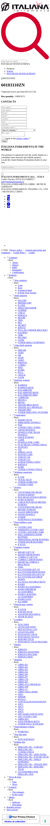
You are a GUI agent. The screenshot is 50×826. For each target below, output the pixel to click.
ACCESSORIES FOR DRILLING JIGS (28, 773)
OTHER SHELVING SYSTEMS (33, 412)
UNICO (21, 313)
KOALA (22, 699)
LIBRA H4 (23, 672)
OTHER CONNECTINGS (30, 469)
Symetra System (25, 290)
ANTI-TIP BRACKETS (29, 721)
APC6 (20, 711)
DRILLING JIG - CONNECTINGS (26, 750)
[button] (25, 167)
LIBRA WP (23, 687)
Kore (20, 288)
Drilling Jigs (19, 742)
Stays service (12, 810)
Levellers (18, 619)
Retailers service (14, 807)
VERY (21, 353)
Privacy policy (16, 250)
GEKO (21, 360)
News (14, 784)
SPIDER (22, 697)
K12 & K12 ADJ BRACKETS (31, 582)
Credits (31, 252)
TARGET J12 (24, 459)
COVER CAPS (25, 527)
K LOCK (22, 609)
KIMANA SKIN (25, 657)
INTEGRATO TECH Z (28, 637)
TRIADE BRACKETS (28, 405)
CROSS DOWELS (26, 430)
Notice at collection (15, 821)
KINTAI (21, 327)
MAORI (21, 318)
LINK (20, 567)
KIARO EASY (25, 599)
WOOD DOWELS (26, 514)
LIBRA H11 (23, 719)
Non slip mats (20, 734)
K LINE (21, 305)
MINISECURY (25, 303)
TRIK (20, 335)
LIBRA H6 (23, 674)
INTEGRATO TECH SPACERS (32, 642)
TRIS (20, 320)
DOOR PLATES (25, 617)
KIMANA (22, 649)
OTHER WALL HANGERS (30, 724)
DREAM (22, 350)
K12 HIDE (23, 602)
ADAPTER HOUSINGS (29, 614)
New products (20, 280)
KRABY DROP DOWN (29, 555)
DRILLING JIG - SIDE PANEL (32, 754)
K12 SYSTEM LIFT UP (29, 569)
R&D (14, 267)
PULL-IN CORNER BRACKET (33, 330)
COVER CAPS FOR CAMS (31, 532)
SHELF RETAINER (27, 308)
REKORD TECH (26, 639)
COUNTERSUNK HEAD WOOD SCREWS (30, 493)
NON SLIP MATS (26, 739)
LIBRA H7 (23, 677)
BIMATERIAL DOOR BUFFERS (33, 539)
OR (19, 355)
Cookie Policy (19, 252)
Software (16, 802)
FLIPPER (22, 310)
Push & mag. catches (23, 604)
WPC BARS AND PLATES (30, 714)
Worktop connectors (23, 472)
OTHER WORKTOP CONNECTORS (27, 483)
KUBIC (21, 370)
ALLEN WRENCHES (28, 512)
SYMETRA (23, 731)
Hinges (17, 644)
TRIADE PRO (24, 410)
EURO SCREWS (26, 500)
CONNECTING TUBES (29, 427)
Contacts (13, 787)
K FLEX (22, 544)
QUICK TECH (25, 479)
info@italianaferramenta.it (12, 182)
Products (13, 275)
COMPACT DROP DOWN (30, 559)
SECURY (22, 300)
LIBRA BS (23, 682)
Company (13, 257)
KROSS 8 (22, 464)
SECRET (22, 325)
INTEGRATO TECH (27, 634)
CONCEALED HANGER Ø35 (32, 702)
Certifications (18, 272)
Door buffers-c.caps (23, 522)
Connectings (19, 415)
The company (18, 792)
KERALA (22, 315)
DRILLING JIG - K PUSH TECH (33, 757)
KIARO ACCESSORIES (29, 587)
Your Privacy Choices (23, 816)
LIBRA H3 (23, 669)
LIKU (20, 694)
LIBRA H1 (23, 664)
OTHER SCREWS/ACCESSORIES (30, 518)
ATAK (21, 357)
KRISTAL (22, 362)
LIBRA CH (23, 679)
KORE (21, 467)
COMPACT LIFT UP (27, 557)
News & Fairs (15, 777)
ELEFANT (23, 447)
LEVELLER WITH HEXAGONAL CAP (27, 628)
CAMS (21, 440)
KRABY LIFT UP (26, 552)
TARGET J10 (24, 457)
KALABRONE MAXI (28, 392)
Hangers (18, 659)
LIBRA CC (23, 689)
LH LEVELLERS (26, 632)
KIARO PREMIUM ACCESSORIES (27, 590)
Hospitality (17, 270)
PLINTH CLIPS (25, 454)
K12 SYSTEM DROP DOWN (31, 572)
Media (11, 797)
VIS (19, 450)
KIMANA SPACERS (27, 654)
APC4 (20, 709)
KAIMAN (22, 385)
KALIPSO (22, 332)
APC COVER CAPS (27, 716)
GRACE (22, 375)
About (15, 262)
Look (20, 285)
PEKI (20, 367)
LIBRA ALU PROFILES (29, 684)
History (15, 265)
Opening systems (21, 547)
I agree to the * (17, 138)
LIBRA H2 (23, 667)
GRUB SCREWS (26, 437)
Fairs (14, 782)
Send (4, 141)
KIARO (21, 584)
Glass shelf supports (23, 345)
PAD (20, 425)
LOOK (21, 340)
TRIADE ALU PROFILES (30, 407)
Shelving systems (22, 380)
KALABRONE (25, 390)
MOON (21, 402)
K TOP (21, 477)
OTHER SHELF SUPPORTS (31, 342)
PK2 (20, 323)
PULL (20, 372)
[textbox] (25, 170)
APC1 (20, 704)
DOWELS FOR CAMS (28, 442)
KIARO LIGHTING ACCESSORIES (27, 595)
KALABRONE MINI (28, 395)
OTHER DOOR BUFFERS (30, 542)
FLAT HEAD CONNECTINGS (32, 445)
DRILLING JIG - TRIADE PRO (32, 764)
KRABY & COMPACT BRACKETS (28, 563)
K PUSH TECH (25, 612)
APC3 (20, 706)
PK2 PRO (22, 337)
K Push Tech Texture (27, 293)
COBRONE (23, 397)
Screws (10, 71)
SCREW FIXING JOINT (29, 462)
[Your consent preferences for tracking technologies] (45, 821)
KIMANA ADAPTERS (28, 652)
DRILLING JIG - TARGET (30, 747)
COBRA (22, 365)
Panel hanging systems (24, 727)
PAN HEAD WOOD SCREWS (21, 73)
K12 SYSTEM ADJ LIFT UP (31, 574)
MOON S (22, 400)
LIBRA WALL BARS (28, 692)
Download (17, 805)
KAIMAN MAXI (26, 387)
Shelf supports (20, 295)
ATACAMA (23, 624)
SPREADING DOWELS (29, 422)
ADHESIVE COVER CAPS (31, 529)
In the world (17, 794)
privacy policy (22, 138)
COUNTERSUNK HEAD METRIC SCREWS (30, 508)
